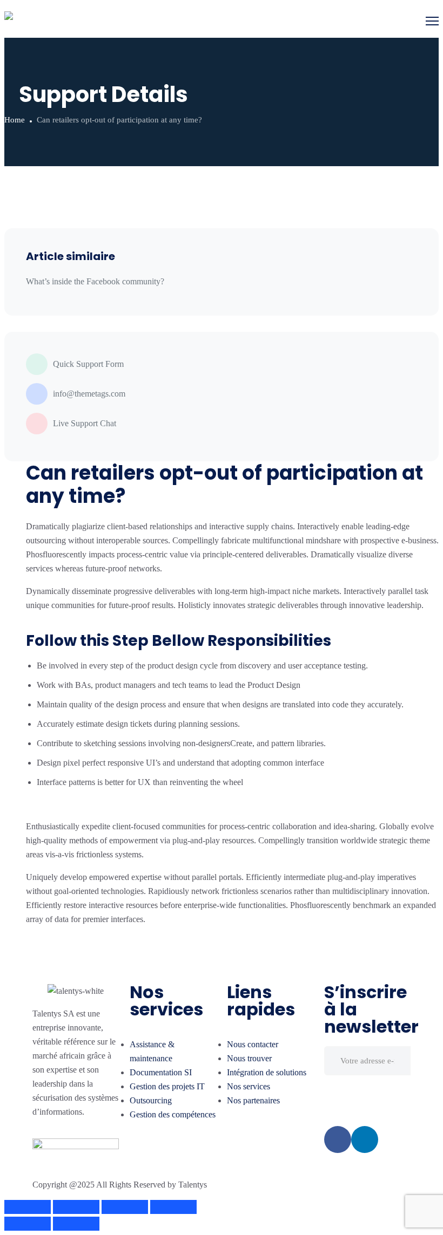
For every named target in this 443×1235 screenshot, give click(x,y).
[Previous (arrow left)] (27, 1224)
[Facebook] (337, 1139)
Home (14, 119)
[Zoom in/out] (173, 1207)
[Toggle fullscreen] (125, 1207)
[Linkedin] (364, 1139)
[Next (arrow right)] (76, 1224)
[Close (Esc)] (27, 1207)
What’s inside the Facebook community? (95, 281)
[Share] (76, 1207)
